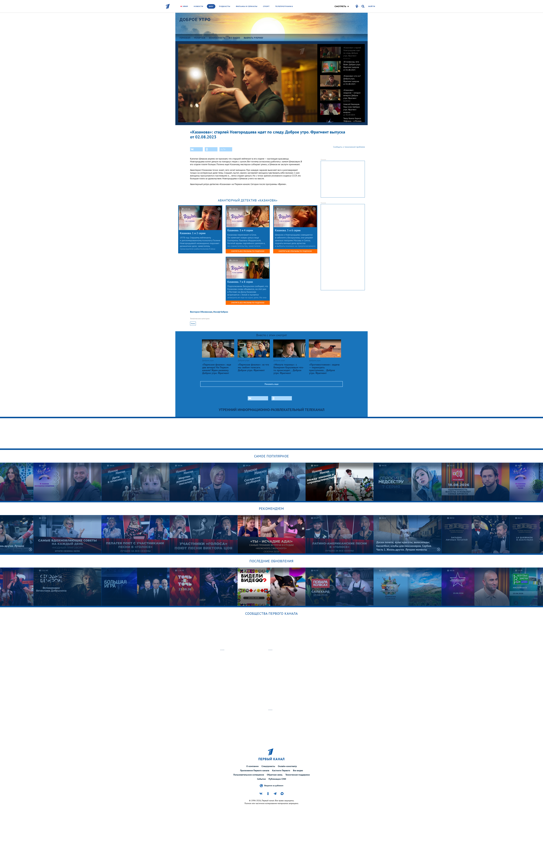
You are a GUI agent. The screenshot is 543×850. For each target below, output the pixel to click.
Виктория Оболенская (201, 311)
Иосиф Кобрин (220, 311)
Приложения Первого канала (254, 770)
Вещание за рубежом (273, 785)
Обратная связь (275, 774)
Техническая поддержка (297, 774)
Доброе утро (195, 19)
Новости (198, 6)
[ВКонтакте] (196, 149)
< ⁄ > (223, 149)
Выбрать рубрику (253, 37)
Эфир (185, 6)
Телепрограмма (284, 6)
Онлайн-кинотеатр (287, 766)
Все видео (298, 770)
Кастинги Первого (281, 770)
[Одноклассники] (211, 149)
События (261, 778)
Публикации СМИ (277, 778)
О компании (252, 766)
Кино (193, 323)
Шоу (211, 6)
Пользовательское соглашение (248, 774)
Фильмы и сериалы (246, 6)
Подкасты (224, 6)
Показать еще (271, 384)
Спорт (266, 6)
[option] (341, 51)
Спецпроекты (268, 766)
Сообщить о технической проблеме (349, 147)
